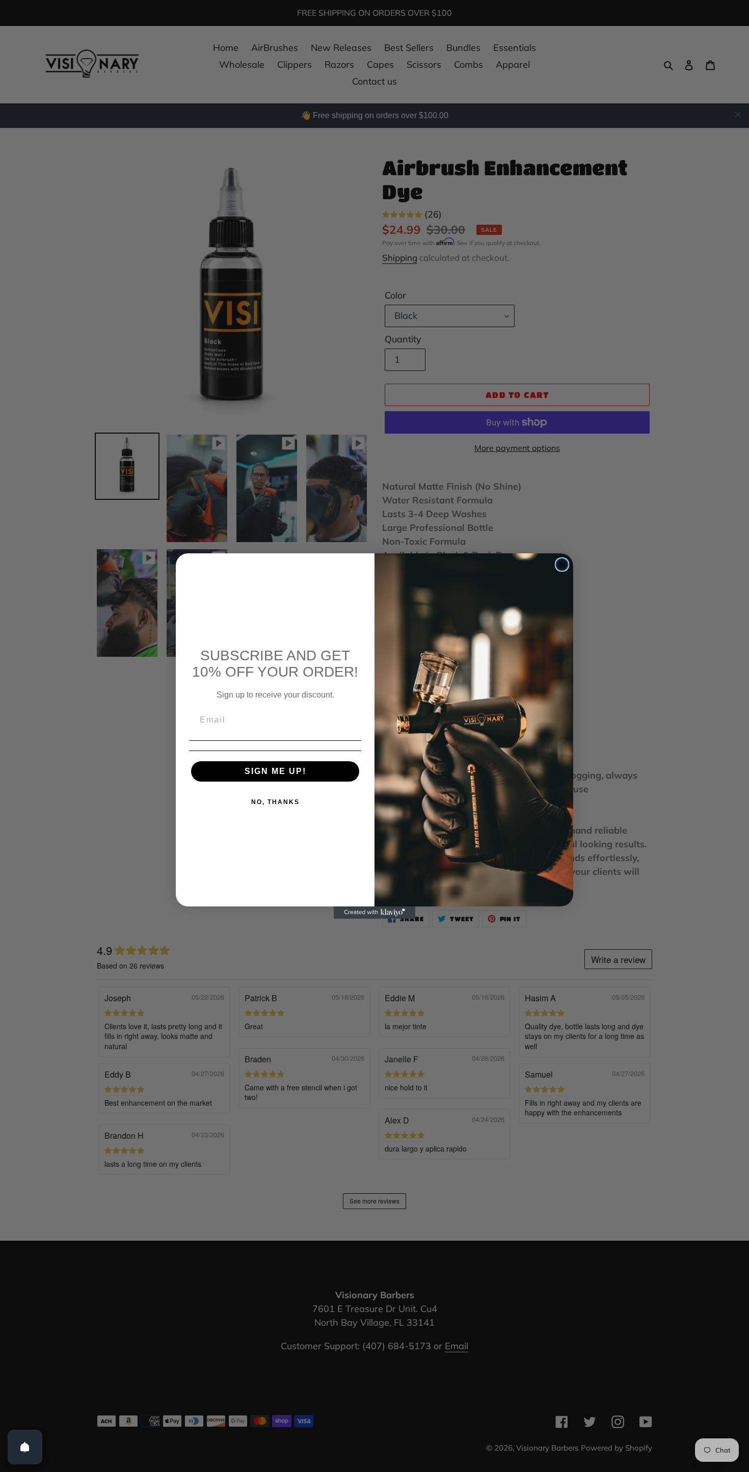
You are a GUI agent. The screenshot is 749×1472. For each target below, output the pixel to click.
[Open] (25, 1447)
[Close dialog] (562, 564)
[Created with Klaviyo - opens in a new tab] (374, 912)
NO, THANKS (275, 802)
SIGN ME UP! (275, 771)
